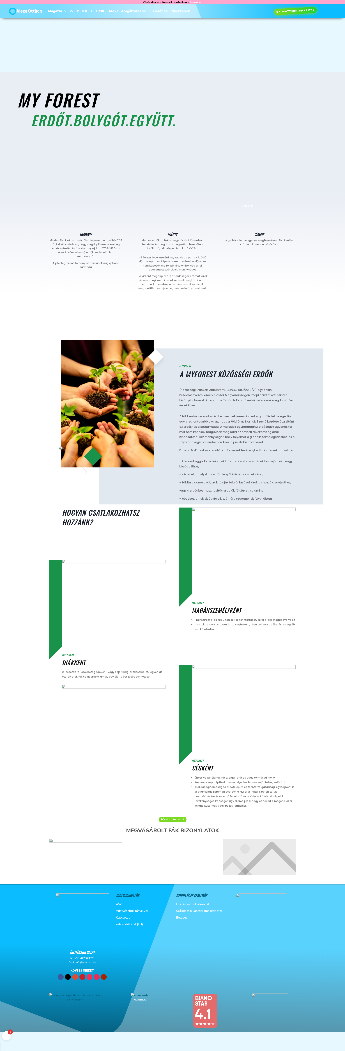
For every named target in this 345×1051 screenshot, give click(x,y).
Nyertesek (181, 11)
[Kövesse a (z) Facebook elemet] (61, 977)
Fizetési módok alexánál (192, 904)
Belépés (160, 11)
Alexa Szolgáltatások (127, 11)
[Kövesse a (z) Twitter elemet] (68, 977)
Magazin (55, 11)
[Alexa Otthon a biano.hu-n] (205, 1027)
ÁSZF (119, 904)
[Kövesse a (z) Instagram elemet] (97, 977)
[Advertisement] (172, 45)
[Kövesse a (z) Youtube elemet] (104, 977)
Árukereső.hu (140, 1000)
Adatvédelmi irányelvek (132, 911)
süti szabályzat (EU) (129, 924)
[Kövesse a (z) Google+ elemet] (75, 977)
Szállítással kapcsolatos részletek (199, 911)
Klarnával (196, 2)
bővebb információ (172, 819)
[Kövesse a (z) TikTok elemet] (89, 977)
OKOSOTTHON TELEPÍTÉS (295, 10)
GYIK (100, 11)
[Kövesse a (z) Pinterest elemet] (82, 977)
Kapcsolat (123, 917)
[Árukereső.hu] (140, 995)
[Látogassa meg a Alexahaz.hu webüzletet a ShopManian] (75, 999)
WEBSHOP (79, 11)
